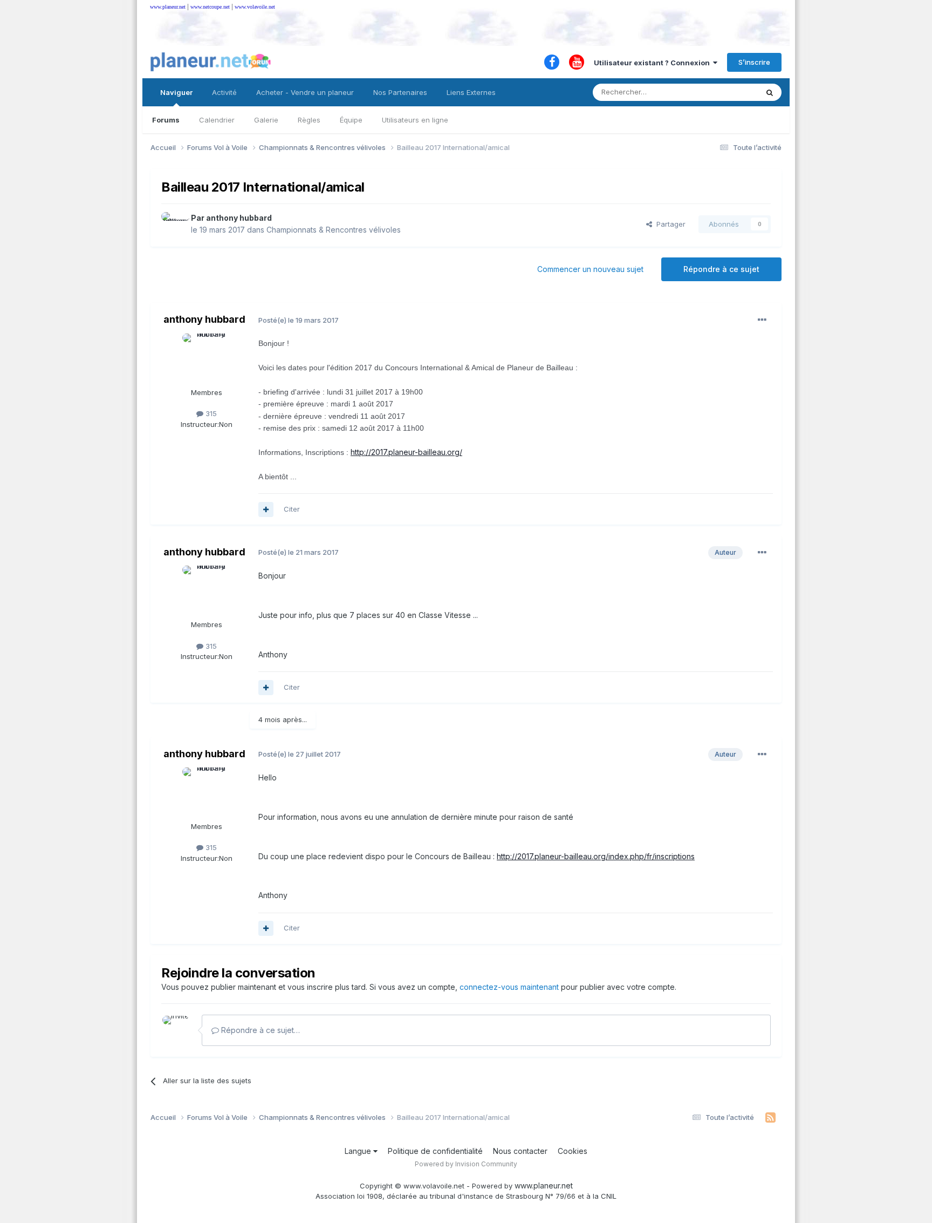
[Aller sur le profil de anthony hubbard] (173, 224)
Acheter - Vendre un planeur (305, 92)
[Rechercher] (770, 92)
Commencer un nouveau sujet (590, 269)
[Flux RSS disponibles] (770, 1117)
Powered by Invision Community (466, 1164)
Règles (309, 119)
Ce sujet (730, 92)
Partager (669, 224)
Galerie (266, 119)
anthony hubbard (239, 217)
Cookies (572, 1151)
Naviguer (176, 92)
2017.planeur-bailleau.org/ (406, 452)
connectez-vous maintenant (509, 986)
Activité (224, 92)
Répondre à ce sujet (721, 269)
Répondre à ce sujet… (259, 1030)
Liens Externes (471, 92)
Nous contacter (520, 1151)
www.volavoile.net (255, 7)
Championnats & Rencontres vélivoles (333, 229)
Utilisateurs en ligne (415, 119)
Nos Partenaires (400, 92)
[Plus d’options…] (762, 320)
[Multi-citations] (265, 509)
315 (210, 413)
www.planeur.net (168, 7)
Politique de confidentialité (435, 1151)
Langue (359, 1151)
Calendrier (217, 119)
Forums (166, 119)
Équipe (351, 119)
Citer (292, 509)
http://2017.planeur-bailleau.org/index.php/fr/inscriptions (596, 856)
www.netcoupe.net (210, 7)
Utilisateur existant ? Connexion (653, 62)
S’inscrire (754, 62)
